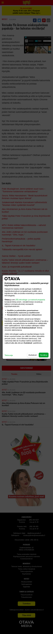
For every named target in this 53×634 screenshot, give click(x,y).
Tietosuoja (9, 355)
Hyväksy (43, 355)
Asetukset (32, 355)
